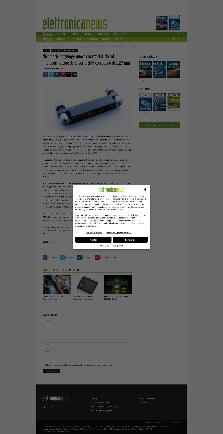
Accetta (93, 239)
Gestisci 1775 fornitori (94, 233)
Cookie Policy (104, 245)
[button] (144, 189)
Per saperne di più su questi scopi (118, 233)
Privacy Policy (118, 245)
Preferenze (130, 239)
